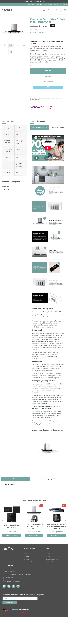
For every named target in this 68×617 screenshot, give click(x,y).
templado (40, 386)
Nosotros (39, 4)
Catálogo (31, 4)
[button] (65, 10)
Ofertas (56, 4)
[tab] (39, 127)
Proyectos (48, 4)
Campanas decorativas (50, 98)
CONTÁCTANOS (7, 566)
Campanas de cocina (38, 98)
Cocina (60, 98)
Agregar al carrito (11, 535)
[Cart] (44, 10)
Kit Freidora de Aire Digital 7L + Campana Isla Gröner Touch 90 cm (34, 526)
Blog (24, 4)
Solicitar (48, 87)
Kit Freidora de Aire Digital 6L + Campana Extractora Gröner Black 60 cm (56, 526)
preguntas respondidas (38, 32)
